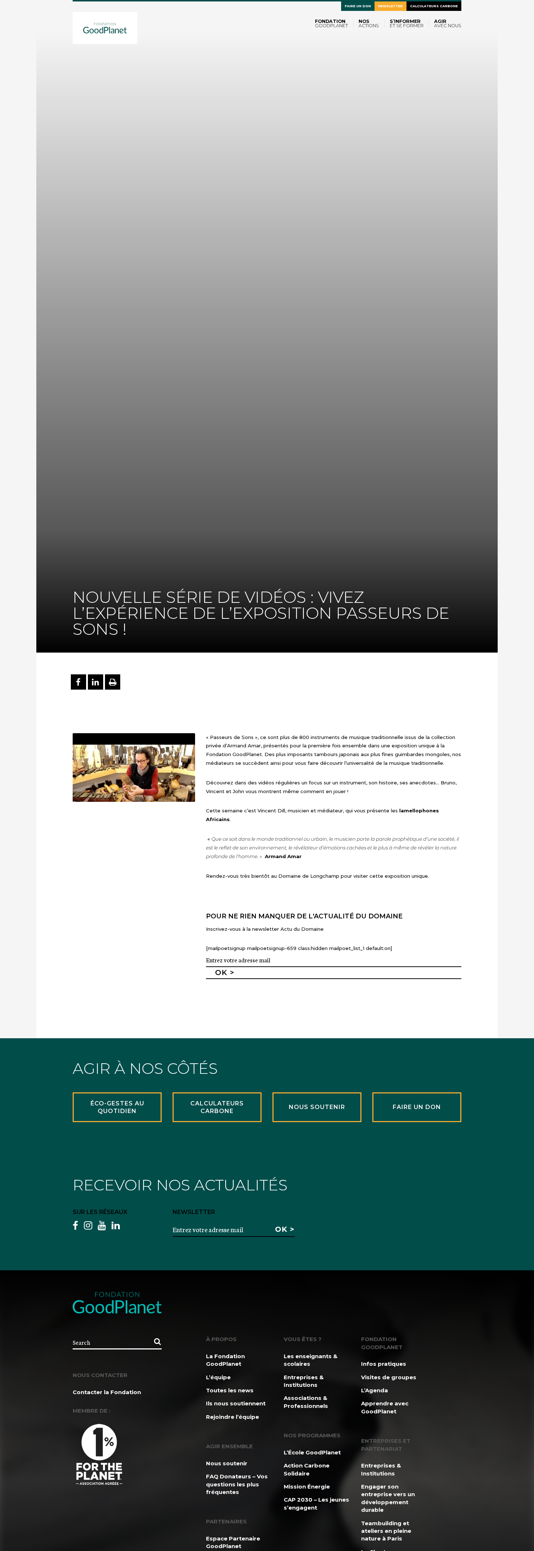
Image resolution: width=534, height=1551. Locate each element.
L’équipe (218, 1377)
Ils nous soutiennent (236, 1403)
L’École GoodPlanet (312, 1452)
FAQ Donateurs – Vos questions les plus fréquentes (237, 1484)
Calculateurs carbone (434, 6)
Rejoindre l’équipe (232, 1416)
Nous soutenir (226, 1463)
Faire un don (358, 6)
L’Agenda (374, 1390)
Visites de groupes (388, 1377)
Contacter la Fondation (107, 1392)
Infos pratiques (383, 1363)
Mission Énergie (307, 1486)
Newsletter (390, 6)
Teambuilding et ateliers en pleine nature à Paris (386, 1531)
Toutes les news (230, 1390)
